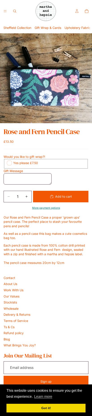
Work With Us (13, 290)
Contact (9, 278)
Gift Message (13, 171)
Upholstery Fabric (77, 28)
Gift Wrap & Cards (48, 28)
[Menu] (5, 11)
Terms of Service (16, 321)
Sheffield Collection (17, 28)
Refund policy (14, 333)
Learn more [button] (43, 396)
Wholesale (11, 308)
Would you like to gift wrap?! (24, 157)
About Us (10, 284)
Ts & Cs (9, 327)
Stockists (10, 302)
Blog (7, 339)
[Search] (15, 11)
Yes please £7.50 (25, 163)
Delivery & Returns (17, 314)
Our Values (11, 296)
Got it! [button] (46, 408)
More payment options (46, 207)
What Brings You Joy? (20, 345)
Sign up (46, 381)
